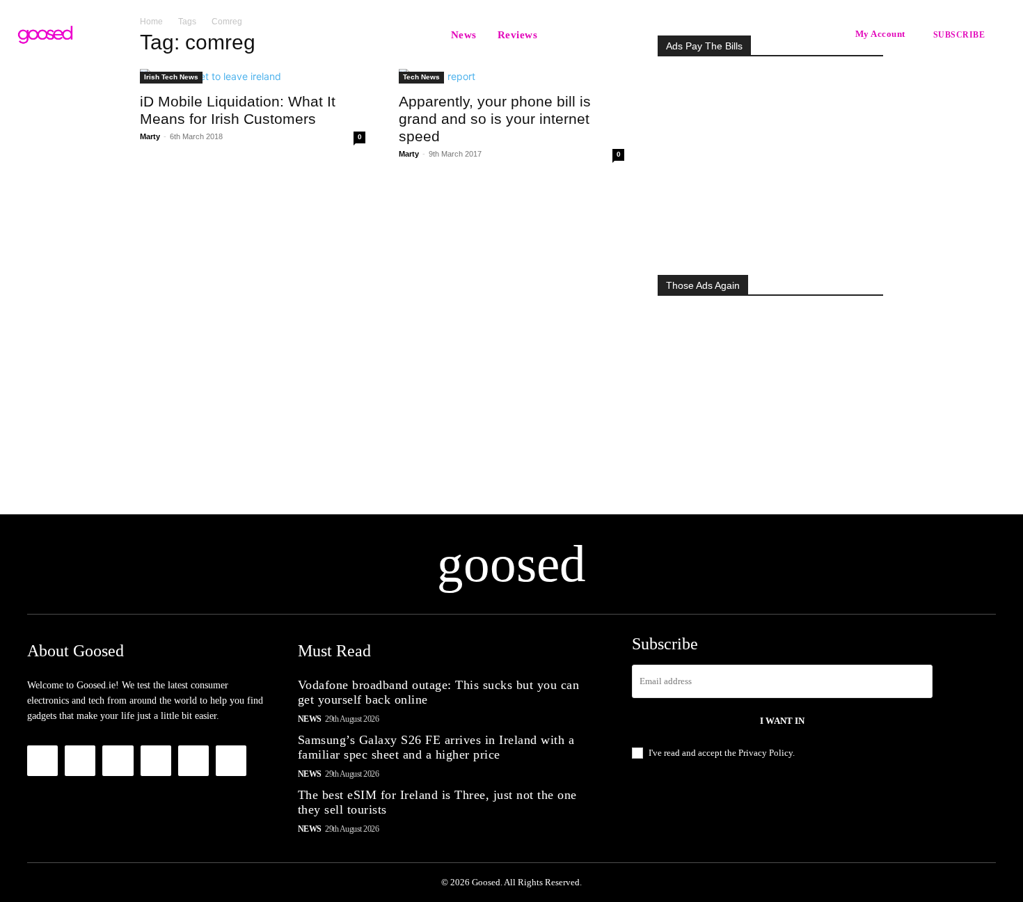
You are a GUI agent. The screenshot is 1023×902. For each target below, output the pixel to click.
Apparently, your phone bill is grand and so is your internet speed (495, 118)
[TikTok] (193, 760)
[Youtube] (231, 760)
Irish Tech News (171, 77)
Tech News (421, 77)
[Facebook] (42, 760)
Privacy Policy (765, 752)
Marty (150, 136)
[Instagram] (80, 760)
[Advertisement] (770, 161)
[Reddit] (156, 760)
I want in (782, 720)
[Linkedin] (117, 760)
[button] (565, 35)
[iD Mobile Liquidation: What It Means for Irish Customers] (252, 76)
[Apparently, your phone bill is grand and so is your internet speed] (511, 76)
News (310, 719)
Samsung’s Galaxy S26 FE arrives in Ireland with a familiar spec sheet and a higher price (436, 747)
